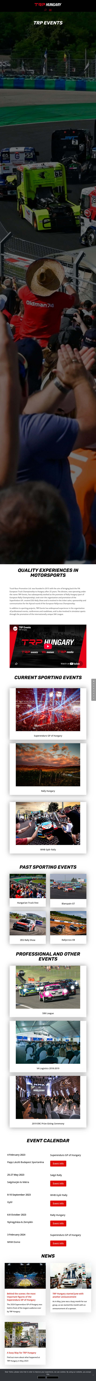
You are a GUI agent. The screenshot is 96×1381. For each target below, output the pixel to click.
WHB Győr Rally (48, 849)
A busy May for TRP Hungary (21, 1352)
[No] (93, 1375)
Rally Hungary (48, 791)
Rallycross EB (68, 939)
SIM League (48, 1013)
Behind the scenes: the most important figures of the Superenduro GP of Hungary (21, 1296)
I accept (41, 1377)
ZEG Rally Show (27, 940)
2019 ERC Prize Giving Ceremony (48, 1123)
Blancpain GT (68, 903)
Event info (58, 1163)
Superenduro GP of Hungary (48, 735)
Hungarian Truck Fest (27, 902)
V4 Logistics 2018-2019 (48, 1068)
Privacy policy (52, 1377)
